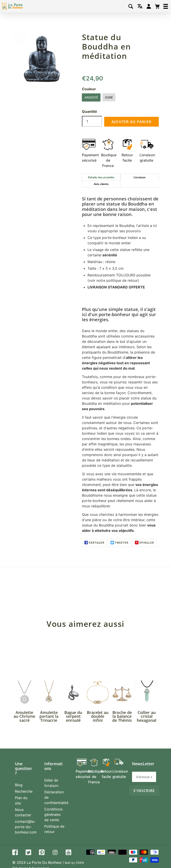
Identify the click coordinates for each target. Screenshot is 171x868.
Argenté (91, 97)
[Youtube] (68, 852)
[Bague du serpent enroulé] (73, 693)
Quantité (89, 111)
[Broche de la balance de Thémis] (122, 693)
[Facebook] (15, 852)
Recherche (24, 791)
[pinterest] (42, 852)
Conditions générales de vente (53, 814)
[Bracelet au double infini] (98, 693)
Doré (109, 97)
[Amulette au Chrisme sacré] (24, 693)
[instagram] (55, 852)
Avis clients (101, 184)
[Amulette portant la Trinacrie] (49, 693)
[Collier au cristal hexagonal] (146, 693)
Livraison (139, 177)
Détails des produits (101, 177)
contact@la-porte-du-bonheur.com (26, 826)
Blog (18, 785)
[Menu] (165, 6)
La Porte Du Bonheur (44, 862)
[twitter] (28, 852)
